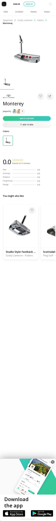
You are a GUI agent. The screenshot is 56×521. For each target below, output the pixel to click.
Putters (40, 20)
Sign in (16, 4)
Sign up (29, 4)
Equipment (8, 20)
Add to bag (28, 124)
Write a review (27, 118)
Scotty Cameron (24, 20)
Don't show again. (28, 519)
